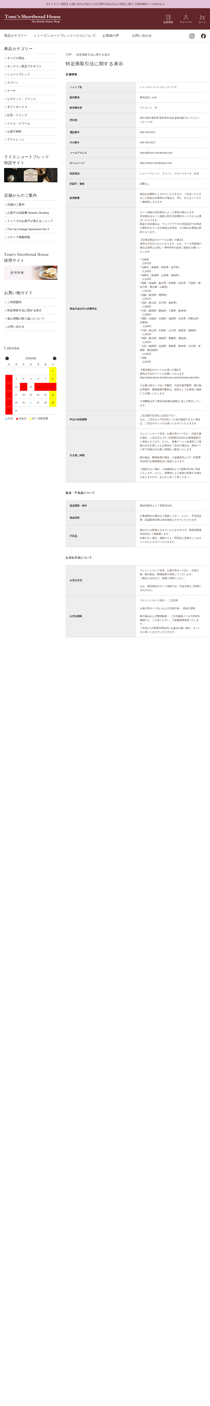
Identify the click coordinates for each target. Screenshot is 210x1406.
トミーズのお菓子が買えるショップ (30, 221)
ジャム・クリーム (18, 123)
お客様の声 (111, 35)
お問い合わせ (142, 35)
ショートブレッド (18, 74)
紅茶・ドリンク (17, 115)
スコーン (13, 82)
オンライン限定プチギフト (24, 66)
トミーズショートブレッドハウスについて (65, 35)
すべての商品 (15, 58)
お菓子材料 (14, 131)
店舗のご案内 (15, 204)
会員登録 (168, 22)
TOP (69, 54)
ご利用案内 (14, 302)
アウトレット (15, 139)
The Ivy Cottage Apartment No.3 (28, 229)
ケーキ (11, 90)
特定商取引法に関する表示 (24, 310)
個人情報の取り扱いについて (26, 318)
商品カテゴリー (15, 35)
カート (202, 22)
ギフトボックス (17, 107)
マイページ (186, 22)
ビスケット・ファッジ (21, 99)
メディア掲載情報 (18, 237)
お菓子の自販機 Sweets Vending (28, 212)
